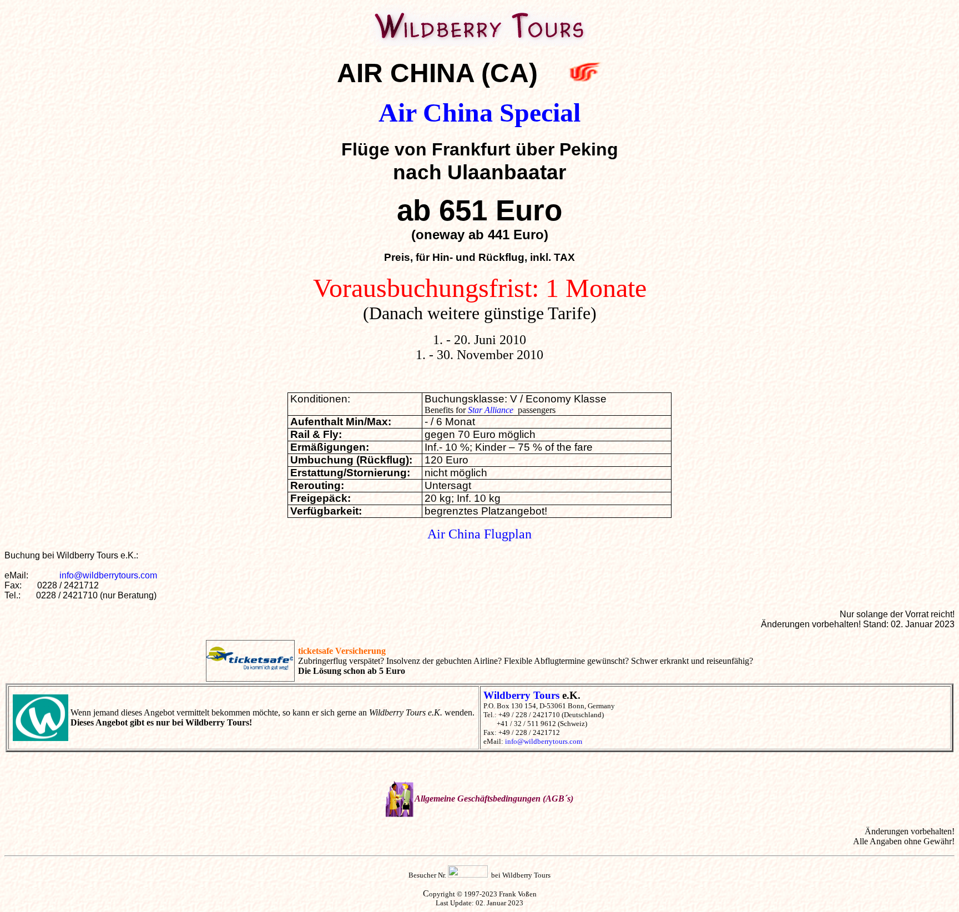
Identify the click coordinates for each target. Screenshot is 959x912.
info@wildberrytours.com (108, 575)
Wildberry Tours (521, 695)
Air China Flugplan (479, 534)
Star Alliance (490, 410)
